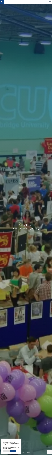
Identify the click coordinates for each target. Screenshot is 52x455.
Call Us (23, 2)
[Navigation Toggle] (50, 2)
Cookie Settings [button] (6, 450)
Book (28, 2)
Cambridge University (31, 228)
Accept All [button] (13, 450)
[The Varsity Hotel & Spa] (2, 2)
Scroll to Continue (26, 452)
